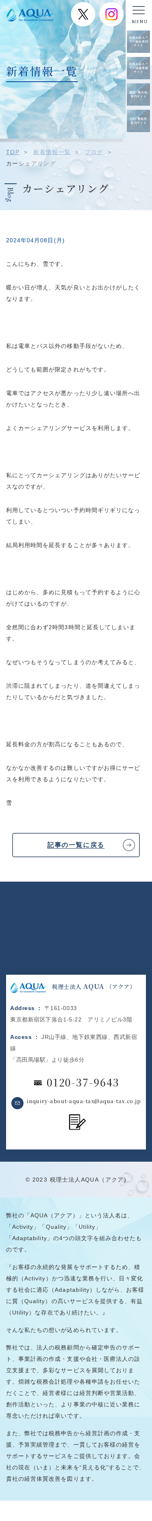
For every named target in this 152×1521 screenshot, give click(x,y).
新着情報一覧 (52, 152)
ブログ (94, 152)
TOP (12, 152)
